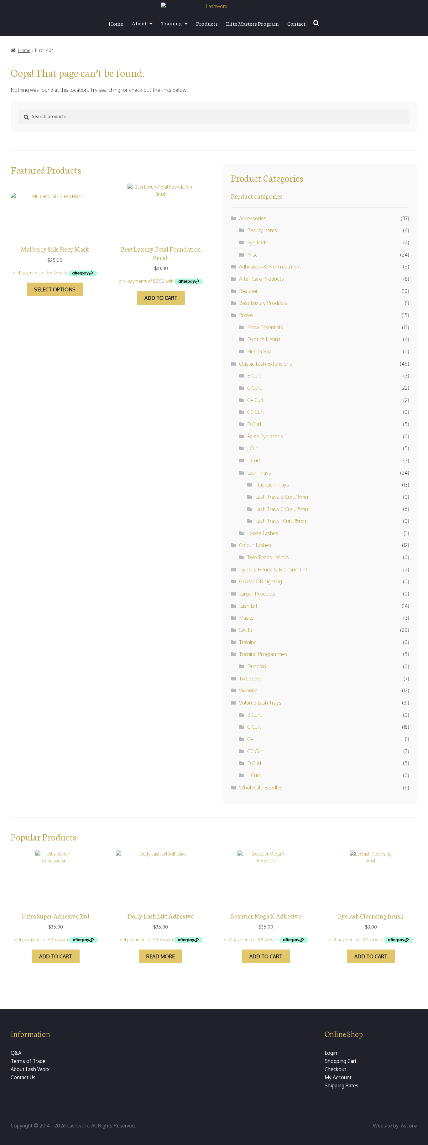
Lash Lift (248, 606)
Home (116, 23)
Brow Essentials (265, 327)
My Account (338, 1077)
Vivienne (248, 690)
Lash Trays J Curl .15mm (281, 521)
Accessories (252, 218)
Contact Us (23, 1077)
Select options (55, 289)
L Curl (253, 460)
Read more (160, 956)
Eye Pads (257, 242)
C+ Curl (255, 400)
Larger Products (257, 594)
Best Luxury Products (263, 303)
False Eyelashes (265, 436)
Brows (246, 315)
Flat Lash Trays (272, 484)
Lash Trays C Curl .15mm (282, 509)
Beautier (248, 291)
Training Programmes (263, 654)
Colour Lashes (255, 545)
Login (331, 1053)
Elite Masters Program (252, 23)
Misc (252, 255)
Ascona (409, 1125)
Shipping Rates (341, 1085)
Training (171, 23)
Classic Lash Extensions (265, 364)
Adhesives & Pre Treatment (270, 266)
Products (207, 23)
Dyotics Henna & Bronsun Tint (273, 569)
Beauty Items (262, 230)
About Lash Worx (30, 1069)
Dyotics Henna (263, 339)
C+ (250, 739)
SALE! (246, 630)
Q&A (16, 1053)
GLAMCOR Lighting (260, 581)
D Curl (254, 424)
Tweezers (250, 678)
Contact (296, 23)
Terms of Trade (28, 1061)
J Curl (253, 448)
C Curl (254, 388)
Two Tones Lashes (268, 557)
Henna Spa (259, 351)
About (139, 23)
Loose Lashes (262, 533)
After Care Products (261, 279)
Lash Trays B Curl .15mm (282, 497)
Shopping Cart (341, 1061)
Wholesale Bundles (261, 787)
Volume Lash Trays (260, 703)
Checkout (335, 1069)
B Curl (254, 375)
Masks (246, 618)
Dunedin (256, 666)
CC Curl (255, 412)
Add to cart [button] (160, 298)
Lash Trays (259, 473)
